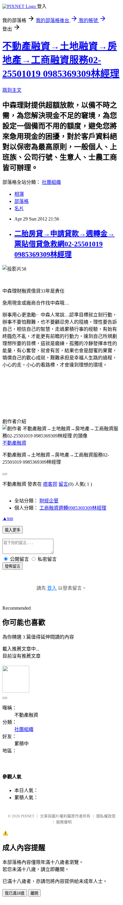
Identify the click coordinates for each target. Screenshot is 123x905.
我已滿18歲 (14, 893)
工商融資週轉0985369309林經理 (72, 507)
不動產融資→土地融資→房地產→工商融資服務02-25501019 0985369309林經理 (60, 60)
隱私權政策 (106, 816)
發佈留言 (12, 566)
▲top (7, 518)
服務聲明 (64, 822)
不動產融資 (14, 442)
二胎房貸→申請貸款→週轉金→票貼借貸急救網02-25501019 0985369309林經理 (64, 244)
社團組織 (51, 182)
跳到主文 (11, 90)
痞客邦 (50, 484)
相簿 (19, 194)
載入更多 (12, 530)
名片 (19, 208)
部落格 (21, 201)
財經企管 (49, 500)
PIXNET (27, 816)
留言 (63, 484)
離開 (34, 893)
